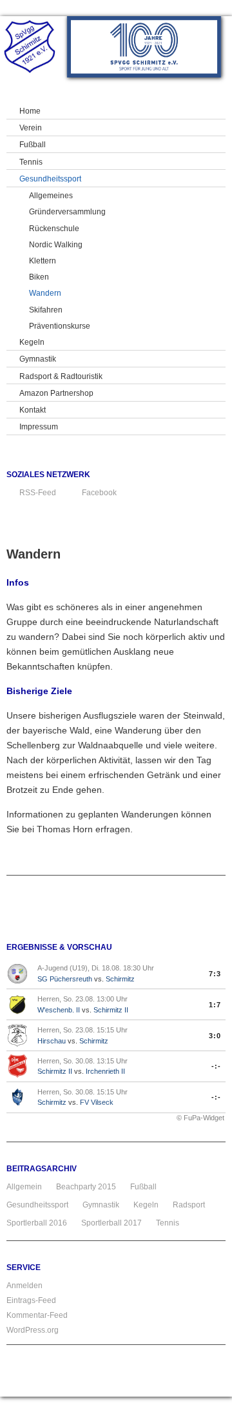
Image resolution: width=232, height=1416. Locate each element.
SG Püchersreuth (64, 979)
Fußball (143, 1186)
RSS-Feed (37, 492)
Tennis (167, 1222)
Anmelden (24, 1285)
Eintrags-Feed (31, 1300)
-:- (216, 1066)
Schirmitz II (110, 1010)
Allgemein (24, 1186)
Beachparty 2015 (86, 1186)
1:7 (215, 1005)
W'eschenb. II (58, 1010)
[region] (144, 46)
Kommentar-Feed (37, 1315)
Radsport (189, 1204)
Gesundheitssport (37, 1204)
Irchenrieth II (105, 1071)
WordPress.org (32, 1330)
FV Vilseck (96, 1102)
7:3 (215, 974)
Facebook (99, 492)
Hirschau (51, 1041)
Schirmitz (120, 979)
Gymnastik (100, 1204)
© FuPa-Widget (200, 1118)
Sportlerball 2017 (111, 1222)
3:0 (215, 1036)
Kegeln (146, 1204)
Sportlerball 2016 (36, 1222)
